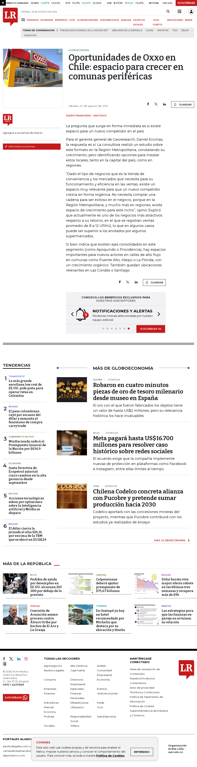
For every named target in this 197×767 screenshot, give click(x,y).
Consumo (50, 679)
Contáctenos (138, 683)
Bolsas (13, 406)
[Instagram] (27, 659)
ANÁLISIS (126, 20)
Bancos (166, 606)
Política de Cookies (110, 755)
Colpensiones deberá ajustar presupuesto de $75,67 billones (108, 585)
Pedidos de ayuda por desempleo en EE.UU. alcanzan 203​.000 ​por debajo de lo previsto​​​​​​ (46, 587)
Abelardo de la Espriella (127, 30)
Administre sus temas (21, 146)
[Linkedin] (164, 104)
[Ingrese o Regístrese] (191, 11)
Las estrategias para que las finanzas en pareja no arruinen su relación (177, 616)
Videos (74, 725)
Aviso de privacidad (142, 687)
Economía (15, 463)
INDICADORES (175, 20)
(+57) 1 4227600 (13, 684)
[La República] (10, 23)
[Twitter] (156, 104)
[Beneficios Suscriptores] (179, 11)
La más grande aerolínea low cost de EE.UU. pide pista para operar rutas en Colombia (26, 388)
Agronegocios (53, 665)
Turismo (101, 606)
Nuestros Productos (142, 678)
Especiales (77, 688)
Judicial (35, 606)
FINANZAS (33, 20)
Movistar (163, 30)
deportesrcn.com (14, 755)
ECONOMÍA (47, 20)
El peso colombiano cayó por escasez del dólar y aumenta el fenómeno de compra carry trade (26, 418)
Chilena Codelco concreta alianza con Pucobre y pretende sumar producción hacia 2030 (138, 498)
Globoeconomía (107, 693)
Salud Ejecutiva (106, 716)
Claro (149, 30)
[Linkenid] (20, 659)
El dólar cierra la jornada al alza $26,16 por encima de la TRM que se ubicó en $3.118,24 (27, 534)
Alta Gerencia (78, 665)
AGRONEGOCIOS (109, 20)
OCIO (72, 20)
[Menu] (24, 19)
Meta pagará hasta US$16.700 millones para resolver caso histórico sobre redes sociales (133, 445)
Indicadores (51, 702)
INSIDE (188, 20)
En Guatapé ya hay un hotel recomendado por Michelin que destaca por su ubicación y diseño (110, 620)
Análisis (101, 665)
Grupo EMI (30, 35)
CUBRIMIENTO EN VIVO (21, 436)
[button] (71, 315)
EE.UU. (33, 575)
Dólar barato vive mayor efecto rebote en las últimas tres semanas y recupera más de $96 (177, 587)
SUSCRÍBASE (186, 3)
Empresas (50, 688)
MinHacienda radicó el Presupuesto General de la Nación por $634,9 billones (27, 447)
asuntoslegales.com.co (17, 746)
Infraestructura (79, 702)
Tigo (174, 30)
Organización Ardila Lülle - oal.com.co (177, 749)
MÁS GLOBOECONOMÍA (169, 540)
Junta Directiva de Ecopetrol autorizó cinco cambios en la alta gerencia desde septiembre (27, 475)
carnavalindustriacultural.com (21, 750)
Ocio (100, 707)
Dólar (185, 30)
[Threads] (6, 664)
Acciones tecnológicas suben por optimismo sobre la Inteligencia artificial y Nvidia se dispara (26, 505)
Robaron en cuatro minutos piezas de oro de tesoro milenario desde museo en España (138, 392)
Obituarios (76, 707)
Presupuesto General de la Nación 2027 (84, 30)
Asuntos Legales (54, 670)
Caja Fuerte (77, 670)
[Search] (168, 11)
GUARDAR (185, 104)
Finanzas (49, 693)
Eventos (102, 688)
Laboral (101, 575)
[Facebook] (148, 104)
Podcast (49, 716)
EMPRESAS (61, 20)
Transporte (17, 376)
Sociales (49, 725)
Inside (100, 702)
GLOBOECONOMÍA (87, 20)
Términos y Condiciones (144, 692)
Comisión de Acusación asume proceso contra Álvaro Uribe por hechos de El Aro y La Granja (44, 620)
